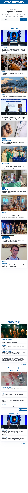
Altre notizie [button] (23, 364)
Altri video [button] (23, 443)
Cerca (23, 19)
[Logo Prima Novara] (14, 2)
